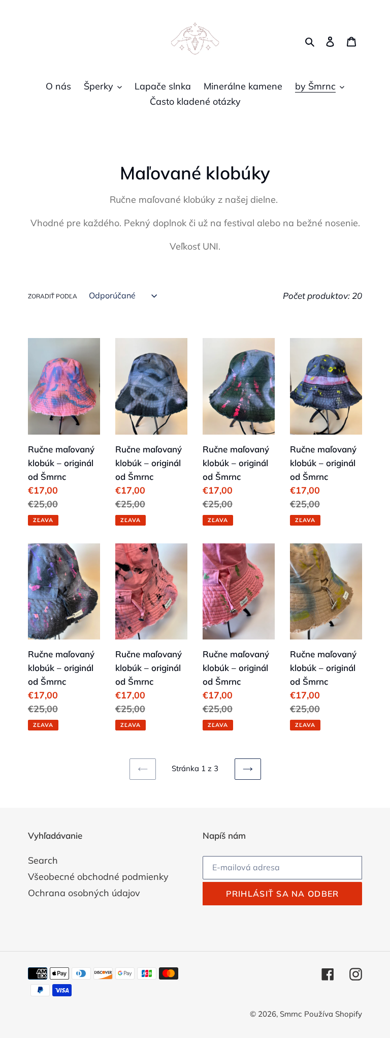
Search (43, 860)
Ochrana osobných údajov (84, 893)
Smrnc (291, 1014)
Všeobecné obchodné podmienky (98, 876)
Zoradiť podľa (52, 296)
